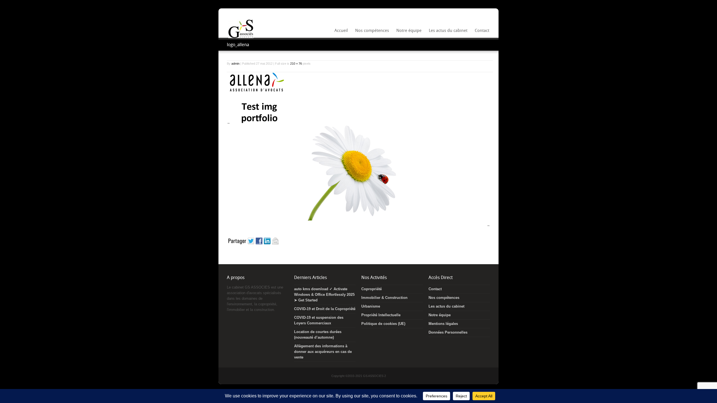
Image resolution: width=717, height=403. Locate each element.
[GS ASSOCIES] (240, 37)
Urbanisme (370, 306)
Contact (482, 31)
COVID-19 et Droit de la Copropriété (324, 309)
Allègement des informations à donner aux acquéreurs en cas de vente (323, 351)
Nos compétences (371, 32)
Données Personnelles (448, 332)
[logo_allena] (256, 92)
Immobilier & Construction (384, 298)
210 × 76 (296, 63)
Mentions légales (443, 324)
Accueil (341, 31)
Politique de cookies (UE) (383, 324)
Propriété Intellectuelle (381, 315)
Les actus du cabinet (448, 31)
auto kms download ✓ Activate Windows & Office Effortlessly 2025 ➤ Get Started (324, 294)
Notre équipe (408, 32)
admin (235, 63)
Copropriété (371, 289)
